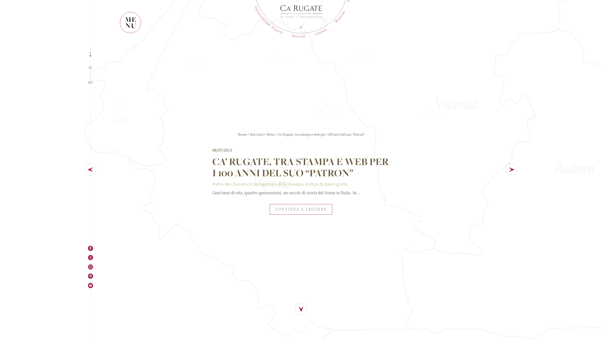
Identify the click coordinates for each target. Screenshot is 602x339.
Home (242, 134)
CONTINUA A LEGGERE (301, 209)
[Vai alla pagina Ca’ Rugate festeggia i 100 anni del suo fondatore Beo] (90, 169)
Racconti (256, 134)
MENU (131, 22)
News (271, 134)
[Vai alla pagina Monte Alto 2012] (511, 169)
